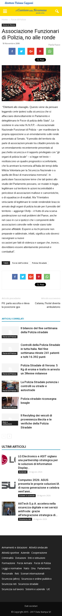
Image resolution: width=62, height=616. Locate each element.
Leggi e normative (12, 568)
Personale (7, 573)
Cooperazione (39, 552)
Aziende (22, 472)
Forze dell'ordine (20, 263)
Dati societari (31, 606)
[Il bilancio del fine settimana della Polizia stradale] (10, 332)
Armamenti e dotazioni (14, 547)
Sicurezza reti (25, 519)
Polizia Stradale (39, 263)
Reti (17, 573)
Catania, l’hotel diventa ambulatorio (47, 305)
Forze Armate (24, 563)
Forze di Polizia (9, 25)
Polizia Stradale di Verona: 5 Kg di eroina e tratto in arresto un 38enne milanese (40, 369)
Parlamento (43, 568)
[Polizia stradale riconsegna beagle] (10, 403)
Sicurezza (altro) (11, 578)
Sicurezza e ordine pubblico (36, 578)
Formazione (8, 563)
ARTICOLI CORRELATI (13, 319)
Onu (33, 568)
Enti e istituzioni (7, 423)
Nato (26, 568)
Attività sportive (10, 552)
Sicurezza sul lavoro (13, 589)
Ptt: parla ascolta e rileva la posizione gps (15, 305)
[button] (57, 11)
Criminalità (7, 558)
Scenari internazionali (32, 573)
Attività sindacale (38, 547)
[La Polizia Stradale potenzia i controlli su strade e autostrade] (10, 386)
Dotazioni (20, 558)
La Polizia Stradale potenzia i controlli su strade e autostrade (40, 386)
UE (48, 589)
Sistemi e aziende (27, 495)
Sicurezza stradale (28, 584)
